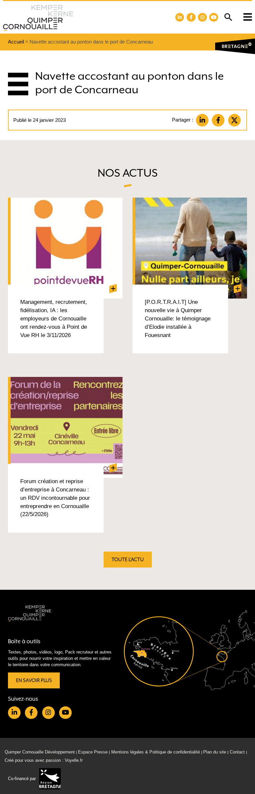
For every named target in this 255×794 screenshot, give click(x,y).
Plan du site (214, 752)
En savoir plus (34, 680)
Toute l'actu (128, 559)
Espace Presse (93, 752)
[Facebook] (218, 120)
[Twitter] (234, 120)
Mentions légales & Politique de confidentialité (155, 752)
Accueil (16, 41)
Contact (237, 752)
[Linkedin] (202, 120)
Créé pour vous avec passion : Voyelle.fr (44, 759)
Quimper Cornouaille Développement (40, 752)
